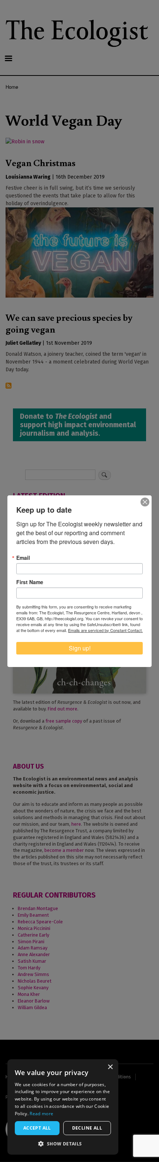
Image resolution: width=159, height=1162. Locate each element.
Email (23, 557)
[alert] (62, 1107)
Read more (41, 1113)
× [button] (110, 1067)
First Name (29, 581)
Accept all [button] (37, 1128)
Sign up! (80, 648)
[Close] (145, 502)
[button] (63, 1143)
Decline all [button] (87, 1128)
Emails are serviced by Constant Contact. (105, 630)
